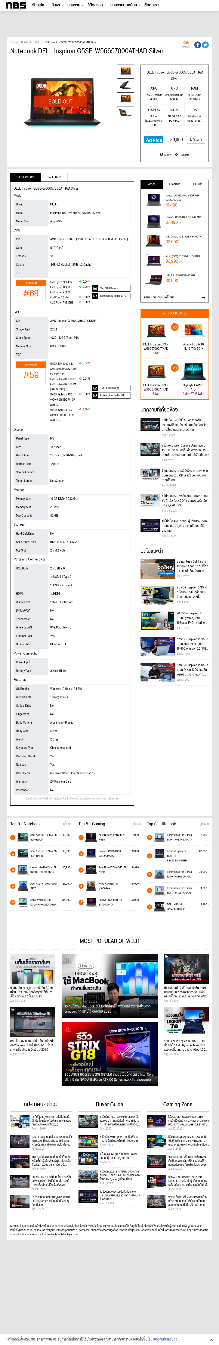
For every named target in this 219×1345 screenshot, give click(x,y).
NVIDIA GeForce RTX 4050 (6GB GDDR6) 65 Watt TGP (62, 400)
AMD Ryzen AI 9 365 (61, 287)
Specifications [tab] (25, 177)
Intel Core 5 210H (59, 297)
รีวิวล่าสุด (95, 5)
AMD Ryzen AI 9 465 (61, 282)
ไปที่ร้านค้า (196, 140)
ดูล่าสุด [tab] (151, 184)
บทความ (73, 5)
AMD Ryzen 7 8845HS (61, 302)
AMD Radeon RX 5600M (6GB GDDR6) (63, 387)
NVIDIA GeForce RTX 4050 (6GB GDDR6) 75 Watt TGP (62, 415)
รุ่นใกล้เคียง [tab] (174, 184)
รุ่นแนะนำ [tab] (197, 184)
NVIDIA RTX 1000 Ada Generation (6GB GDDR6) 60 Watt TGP (63, 369)
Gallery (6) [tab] (54, 177)
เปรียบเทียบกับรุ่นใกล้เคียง (159, 297)
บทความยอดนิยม (123, 5)
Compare (184, 155)
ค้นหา (56, 5)
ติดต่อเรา (151, 5)
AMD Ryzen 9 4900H (61, 292)
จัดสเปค (38, 5)
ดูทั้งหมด (67, 824)
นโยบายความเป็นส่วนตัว (161, 1340)
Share (167, 155)
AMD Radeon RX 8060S (62, 379)
